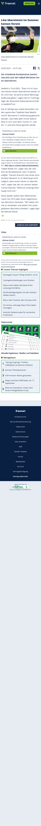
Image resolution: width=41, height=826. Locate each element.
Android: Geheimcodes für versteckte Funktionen (19, 313)
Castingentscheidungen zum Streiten (18, 280)
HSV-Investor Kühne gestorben (18, 375)
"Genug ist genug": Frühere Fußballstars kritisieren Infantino (19, 363)
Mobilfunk (29, 3)
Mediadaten (20, 462)
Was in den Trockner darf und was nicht (19, 300)
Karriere (20, 466)
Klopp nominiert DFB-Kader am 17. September (20, 381)
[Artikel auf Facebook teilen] (34, 68)
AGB (20, 447)
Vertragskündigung (20, 471)
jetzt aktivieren (11, 151)
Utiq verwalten (20, 442)
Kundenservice (20, 417)
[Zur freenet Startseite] (8, 3)
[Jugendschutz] (20, 487)
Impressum (20, 427)
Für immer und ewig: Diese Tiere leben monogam (19, 306)
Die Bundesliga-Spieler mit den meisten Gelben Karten (20, 293)
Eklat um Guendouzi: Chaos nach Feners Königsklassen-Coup (19, 389)
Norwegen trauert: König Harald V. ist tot (20, 274)
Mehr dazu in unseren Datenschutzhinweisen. (22, 165)
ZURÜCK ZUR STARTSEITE (27, 225)
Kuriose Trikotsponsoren (15, 370)
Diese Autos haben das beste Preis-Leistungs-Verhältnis (18, 286)
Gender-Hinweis (20, 451)
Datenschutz (20, 432)
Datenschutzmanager (20, 437)
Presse (20, 456)
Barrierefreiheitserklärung (20, 422)
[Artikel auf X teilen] (39, 68)
